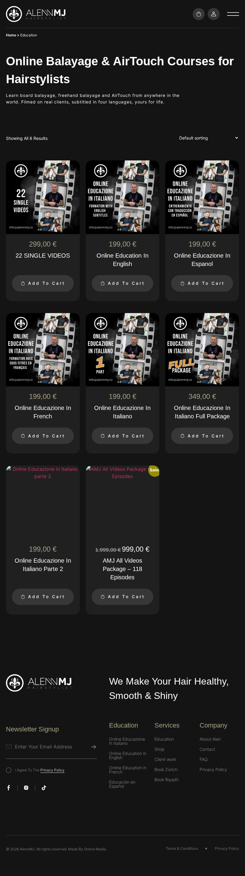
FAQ (204, 759)
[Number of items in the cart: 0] (199, 14)
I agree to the (40, 770)
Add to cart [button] (46, 283)
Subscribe (93, 746)
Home (11, 35)
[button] (233, 14)
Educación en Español (122, 784)
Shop (159, 749)
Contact (207, 749)
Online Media (95, 849)
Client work (165, 759)
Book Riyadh (166, 780)
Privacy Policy (52, 770)
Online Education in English (127, 755)
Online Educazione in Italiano (127, 741)
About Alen (210, 739)
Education (164, 739)
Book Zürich (165, 769)
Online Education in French (127, 770)
